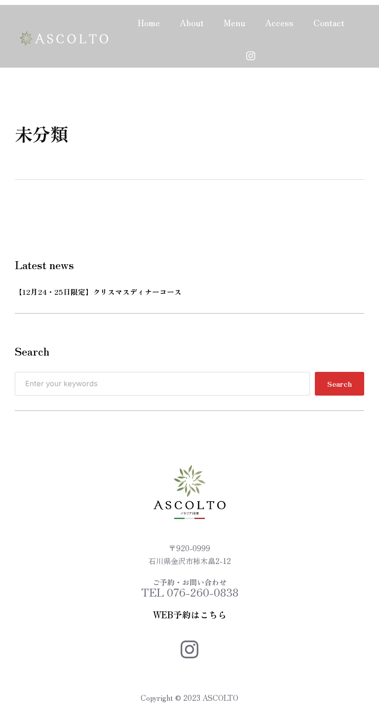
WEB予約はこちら (190, 614)
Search (339, 383)
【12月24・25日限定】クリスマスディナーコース (98, 291)
